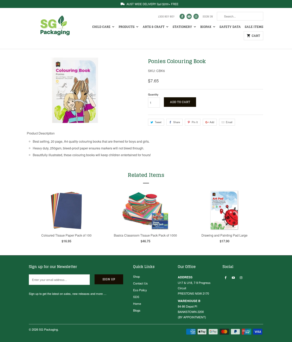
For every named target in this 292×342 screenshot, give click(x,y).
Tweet (158, 122)
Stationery (183, 27)
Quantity (153, 94)
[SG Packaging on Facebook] (182, 16)
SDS (136, 297)
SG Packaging (48, 329)
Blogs (136, 310)
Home (137, 303)
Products (127, 27)
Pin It (195, 122)
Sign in (208, 17)
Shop (136, 276)
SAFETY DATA (230, 27)
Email (229, 122)
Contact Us (140, 283)
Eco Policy (140, 290)
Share (176, 122)
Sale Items (254, 27)
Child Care (101, 27)
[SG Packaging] (56, 29)
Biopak (206, 27)
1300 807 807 (166, 17)
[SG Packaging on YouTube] (189, 16)
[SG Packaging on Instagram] (196, 16)
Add (212, 122)
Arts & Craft (154, 27)
